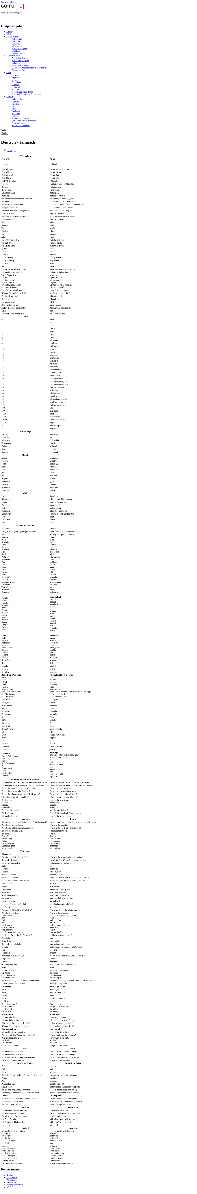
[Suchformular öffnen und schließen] (2, 136)
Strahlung (16, 51)
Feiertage (16, 104)
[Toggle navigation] (2, 18)
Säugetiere (16, 75)
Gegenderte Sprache (20, 70)
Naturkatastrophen (19, 48)
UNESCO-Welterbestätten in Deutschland (29, 68)
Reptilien (15, 77)
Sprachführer (17, 123)
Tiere (8, 72)
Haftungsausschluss (14, 1185)
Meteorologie (17, 46)
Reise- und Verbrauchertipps (24, 121)
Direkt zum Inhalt (8, 2)
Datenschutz (11, 1177)
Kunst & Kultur (13, 56)
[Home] (12, 8)
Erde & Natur (12, 36)
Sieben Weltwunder (20, 65)
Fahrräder (16, 113)
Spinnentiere (17, 87)
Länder (9, 31)
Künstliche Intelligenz (21, 125)
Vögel (14, 80)
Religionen (16, 63)
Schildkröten (17, 89)
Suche (3, 130)
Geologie (16, 44)
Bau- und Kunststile (20, 60)
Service (9, 96)
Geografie (16, 41)
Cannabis (16, 101)
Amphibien (16, 82)
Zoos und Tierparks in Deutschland (27, 94)
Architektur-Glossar (20, 58)
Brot (14, 109)
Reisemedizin (17, 99)
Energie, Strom (18, 53)
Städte (9, 34)
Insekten (15, 84)
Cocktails (16, 111)
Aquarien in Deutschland (22, 92)
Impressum (11, 1182)
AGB (8, 1187)
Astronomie (17, 39)
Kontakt (9, 1175)
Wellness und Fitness (20, 118)
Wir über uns (11, 1180)
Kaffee (15, 116)
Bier (13, 106)
